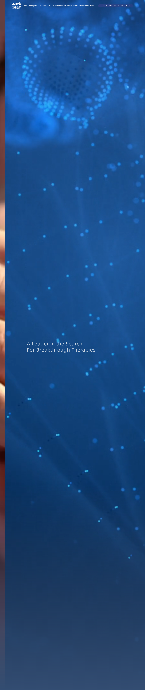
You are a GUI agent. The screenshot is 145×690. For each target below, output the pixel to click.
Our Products (58, 6)
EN (122, 6)
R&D (50, 6)
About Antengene (30, 6)
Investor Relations (108, 6)
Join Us (92, 6)
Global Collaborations (81, 6)
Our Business (42, 6)
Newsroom (68, 6)
